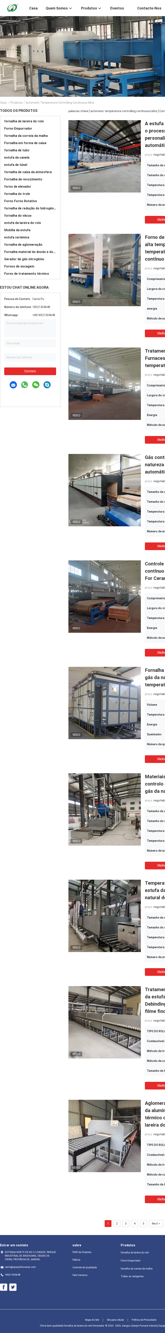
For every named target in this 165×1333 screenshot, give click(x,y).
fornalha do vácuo (18, 215)
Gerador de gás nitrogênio (24, 259)
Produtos (16, 102)
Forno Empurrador (18, 128)
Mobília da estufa (17, 230)
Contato (30, 371)
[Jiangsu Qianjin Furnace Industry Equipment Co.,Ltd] (12, 7)
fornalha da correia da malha (26, 136)
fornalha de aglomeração (23, 245)
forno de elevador (17, 186)
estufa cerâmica (16, 237)
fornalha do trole (17, 194)
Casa (3, 102)
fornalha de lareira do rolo (24, 121)
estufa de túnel (15, 165)
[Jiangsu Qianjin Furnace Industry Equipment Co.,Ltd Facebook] (3, 1287)
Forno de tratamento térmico (26, 274)
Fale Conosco (79, 1275)
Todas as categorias (132, 1276)
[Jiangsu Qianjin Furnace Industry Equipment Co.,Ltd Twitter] (12, 1287)
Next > (156, 1223)
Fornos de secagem (19, 266)
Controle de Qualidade (84, 1267)
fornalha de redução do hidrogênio (30, 208)
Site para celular (115, 1319)
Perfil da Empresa (81, 1252)
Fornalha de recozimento (23, 179)
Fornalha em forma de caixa (25, 143)
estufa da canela (16, 157)
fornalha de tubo (16, 150)
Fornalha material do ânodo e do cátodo (30, 252)
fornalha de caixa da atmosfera (28, 172)
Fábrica (76, 1259)
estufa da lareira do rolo (22, 223)
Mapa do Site (92, 1319)
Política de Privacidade (144, 1319)
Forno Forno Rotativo (20, 201)
